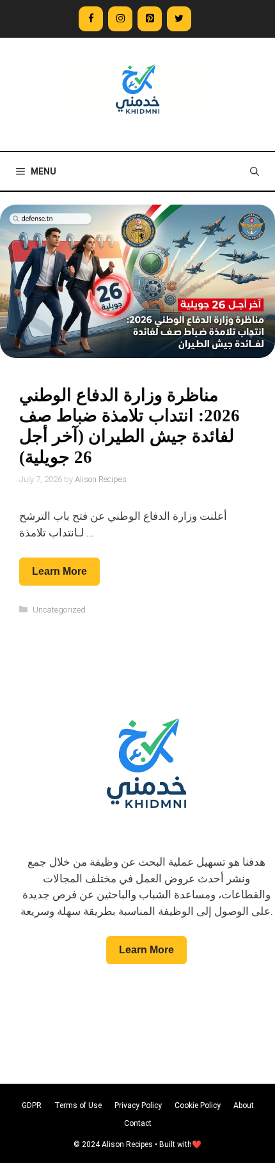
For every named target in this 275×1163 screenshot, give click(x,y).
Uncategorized (59, 609)
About (243, 1105)
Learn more (59, 571)
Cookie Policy (198, 1105)
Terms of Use (78, 1105)
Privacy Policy (138, 1105)
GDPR (32, 1105)
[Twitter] (179, 18)
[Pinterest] (150, 18)
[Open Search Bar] (254, 171)
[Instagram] (120, 18)
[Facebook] (91, 18)
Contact (138, 1123)
